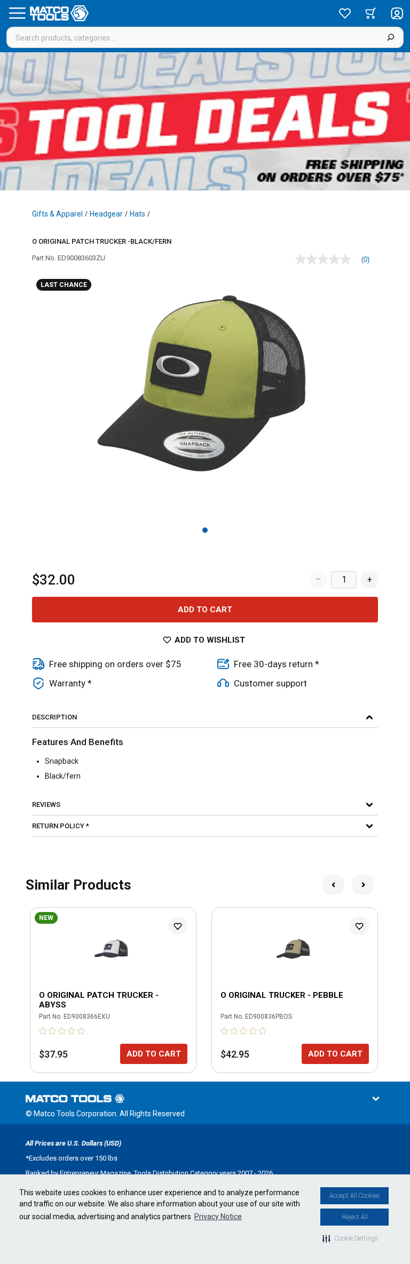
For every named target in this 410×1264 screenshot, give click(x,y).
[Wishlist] (344, 13)
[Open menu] (17, 13)
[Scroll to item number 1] (205, 530)
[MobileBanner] (205, 121)
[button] (350, 1238)
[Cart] (370, 13)
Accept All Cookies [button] (354, 1195)
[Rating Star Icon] (43, 1031)
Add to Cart (205, 609)
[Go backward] (333, 884)
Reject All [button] (355, 1217)
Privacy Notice (218, 1216)
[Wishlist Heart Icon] (177, 925)
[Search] (390, 37)
